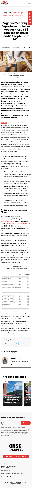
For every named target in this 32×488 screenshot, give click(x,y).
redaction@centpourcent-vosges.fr (12, 473)
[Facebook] (11, 343)
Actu (9, 12)
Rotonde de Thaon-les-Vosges (19, 224)
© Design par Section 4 (19, 483)
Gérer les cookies (9, 482)
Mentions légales (21, 482)
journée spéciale (6, 221)
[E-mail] (6, 343)
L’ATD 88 (4, 123)
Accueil (5, 12)
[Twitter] (16, 343)
